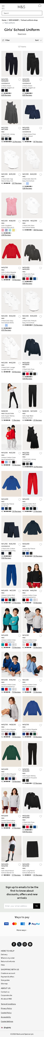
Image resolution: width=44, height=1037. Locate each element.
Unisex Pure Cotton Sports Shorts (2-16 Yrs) (8, 822)
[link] (2, 1028)
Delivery (4, 955)
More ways (21, 930)
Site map (4, 984)
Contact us (5, 992)
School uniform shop (29, 20)
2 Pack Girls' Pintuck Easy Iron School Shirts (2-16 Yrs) (29, 323)
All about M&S (6, 999)
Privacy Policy (6, 1008)
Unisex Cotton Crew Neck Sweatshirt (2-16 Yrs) (8, 459)
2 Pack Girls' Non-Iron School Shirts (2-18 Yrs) (28, 227)
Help (3, 965)
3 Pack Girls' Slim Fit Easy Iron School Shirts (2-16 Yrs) (29, 181)
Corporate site (6, 995)
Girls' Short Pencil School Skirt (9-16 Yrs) (7, 873)
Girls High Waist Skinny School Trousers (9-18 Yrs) (29, 418)
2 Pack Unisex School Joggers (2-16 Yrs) (8, 88)
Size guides (5, 980)
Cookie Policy (6, 1013)
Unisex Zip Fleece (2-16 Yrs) (7, 505)
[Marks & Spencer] (21, 7)
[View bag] (39, 6)
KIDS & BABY (14, 20)
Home (4, 20)
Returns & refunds (8, 961)
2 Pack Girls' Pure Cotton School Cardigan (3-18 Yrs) (29, 276)
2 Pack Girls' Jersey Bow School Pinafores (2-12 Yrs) (8, 136)
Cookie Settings (7, 1021)
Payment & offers (7, 977)
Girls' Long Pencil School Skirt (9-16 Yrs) (28, 873)
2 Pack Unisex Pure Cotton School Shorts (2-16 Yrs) (29, 136)
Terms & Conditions (8, 1004)
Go (37, 906)
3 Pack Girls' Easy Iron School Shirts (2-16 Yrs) (7, 323)
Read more (22, 34)
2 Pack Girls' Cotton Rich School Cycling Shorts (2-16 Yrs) (8, 551)
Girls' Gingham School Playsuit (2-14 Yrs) (8, 227)
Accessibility (6, 1017)
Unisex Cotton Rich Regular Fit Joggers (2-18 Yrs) (29, 506)
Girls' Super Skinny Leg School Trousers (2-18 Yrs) (29, 778)
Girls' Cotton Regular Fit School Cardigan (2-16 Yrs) (8, 274)
